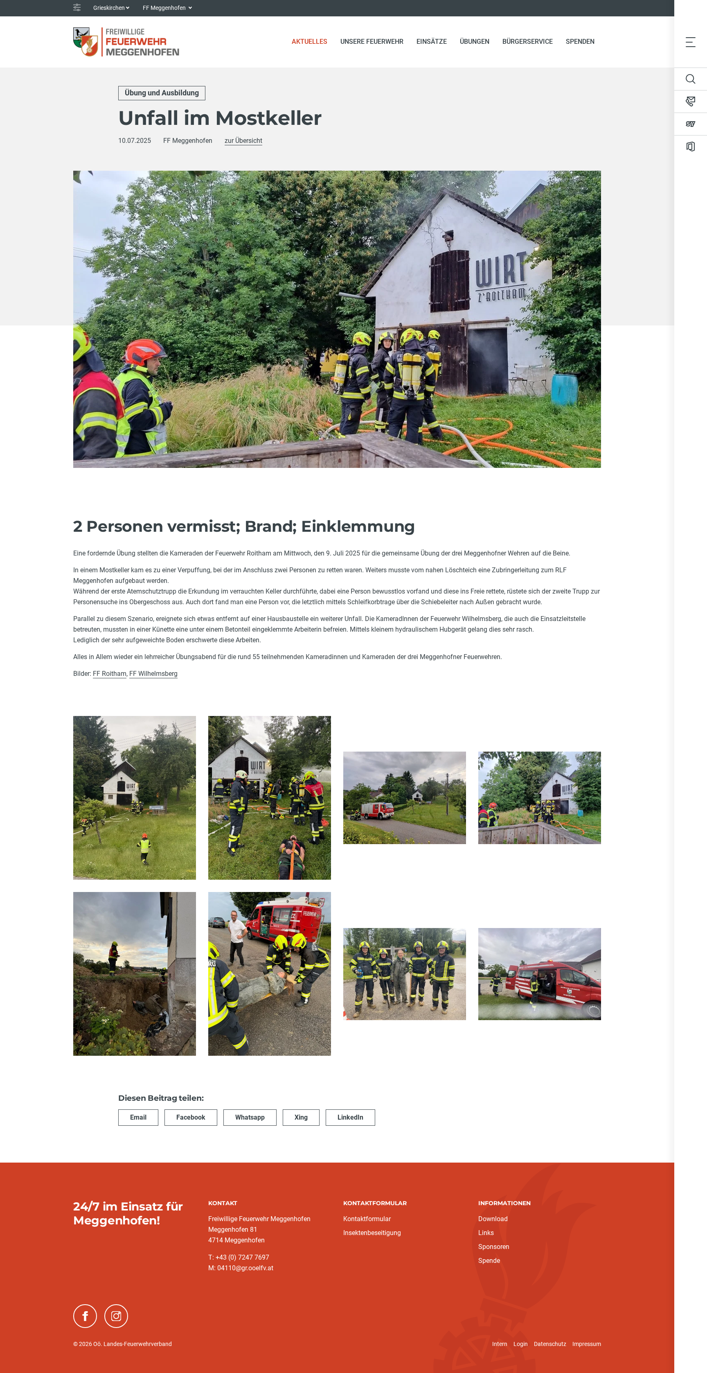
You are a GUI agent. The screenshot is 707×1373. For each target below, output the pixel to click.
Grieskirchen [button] (109, 8)
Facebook (190, 1117)
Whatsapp (250, 1117)
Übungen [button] (474, 41)
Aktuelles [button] (309, 41)
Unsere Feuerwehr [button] (371, 41)
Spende (489, 1261)
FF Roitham (109, 673)
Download (493, 1219)
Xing (301, 1117)
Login (520, 1344)
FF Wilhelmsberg (153, 673)
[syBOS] (690, 124)
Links (486, 1233)
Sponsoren (493, 1247)
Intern (499, 1344)
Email (138, 1117)
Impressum (586, 1344)
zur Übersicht (243, 141)
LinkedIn (350, 1117)
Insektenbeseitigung (372, 1233)
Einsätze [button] (432, 41)
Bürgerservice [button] (527, 41)
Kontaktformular (367, 1219)
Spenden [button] (580, 41)
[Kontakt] (690, 101)
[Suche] (690, 79)
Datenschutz (550, 1344)
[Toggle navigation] (690, 41)
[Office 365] (690, 146)
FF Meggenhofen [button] (165, 8)
